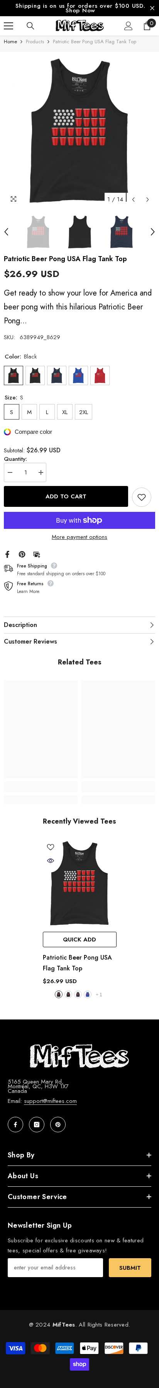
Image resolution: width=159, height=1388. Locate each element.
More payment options (79, 541)
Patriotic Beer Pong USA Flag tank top (77, 967)
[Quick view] (50, 865)
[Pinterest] (22, 558)
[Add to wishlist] (141, 501)
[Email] (36, 558)
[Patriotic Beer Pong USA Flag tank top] (80, 888)
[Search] (30, 30)
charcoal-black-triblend (68, 999)
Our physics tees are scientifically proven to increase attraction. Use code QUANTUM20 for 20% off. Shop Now (85, 10)
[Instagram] (36, 1129)
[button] (133, 204)
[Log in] (128, 30)
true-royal (87, 999)
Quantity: (15, 463)
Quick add (79, 944)
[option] (79, 135)
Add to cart (66, 501)
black (59, 999)
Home (10, 46)
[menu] (8, 30)
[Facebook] (7, 558)
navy (78, 999)
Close (152, 10)
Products (35, 46)
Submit (130, 1272)
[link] (41, 791)
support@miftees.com (50, 1105)
